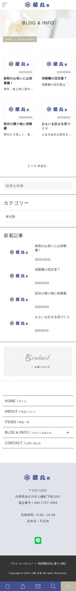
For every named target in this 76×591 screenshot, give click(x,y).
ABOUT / (20, 411)
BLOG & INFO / (28, 432)
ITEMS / (17, 422)
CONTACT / (23, 443)
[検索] (68, 186)
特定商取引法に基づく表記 (52, 563)
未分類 (10, 216)
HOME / (16, 401)
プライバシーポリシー (22, 563)
